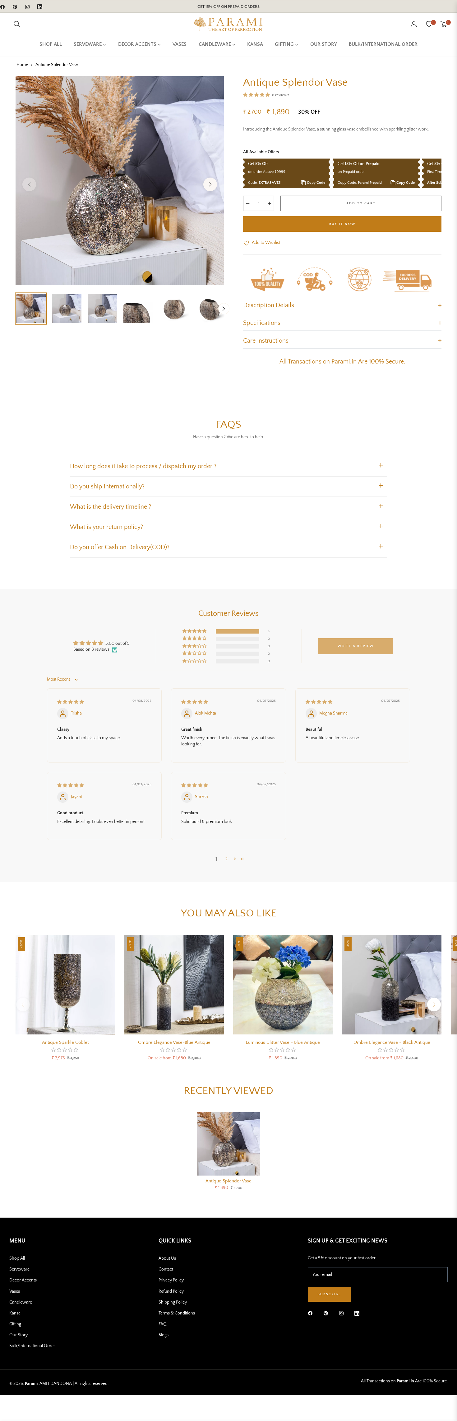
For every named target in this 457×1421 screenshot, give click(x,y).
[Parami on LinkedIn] (356, 1313)
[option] (120, 180)
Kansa (15, 1313)
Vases (14, 1291)
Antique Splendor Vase (228, 1181)
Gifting (15, 1324)
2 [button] (226, 859)
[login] (414, 24)
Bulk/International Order (32, 1345)
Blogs (163, 1335)
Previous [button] (29, 184)
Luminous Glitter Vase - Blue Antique (283, 1042)
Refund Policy (171, 1291)
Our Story (18, 1335)
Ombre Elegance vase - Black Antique (391, 1042)
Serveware (19, 1269)
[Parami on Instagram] (343, 1313)
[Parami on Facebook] (312, 1313)
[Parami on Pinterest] (327, 1313)
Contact (166, 1269)
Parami (31, 1383)
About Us (167, 1258)
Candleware (20, 1302)
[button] (16, 24)
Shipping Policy (173, 1302)
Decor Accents (23, 1280)
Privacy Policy (171, 1280)
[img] (70, 702)
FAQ (163, 1324)
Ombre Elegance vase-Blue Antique (174, 1042)
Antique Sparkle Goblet (65, 1042)
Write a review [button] (356, 646)
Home (22, 64)
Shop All (17, 1258)
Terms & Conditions (177, 1313)
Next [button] (210, 184)
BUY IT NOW (342, 224)
